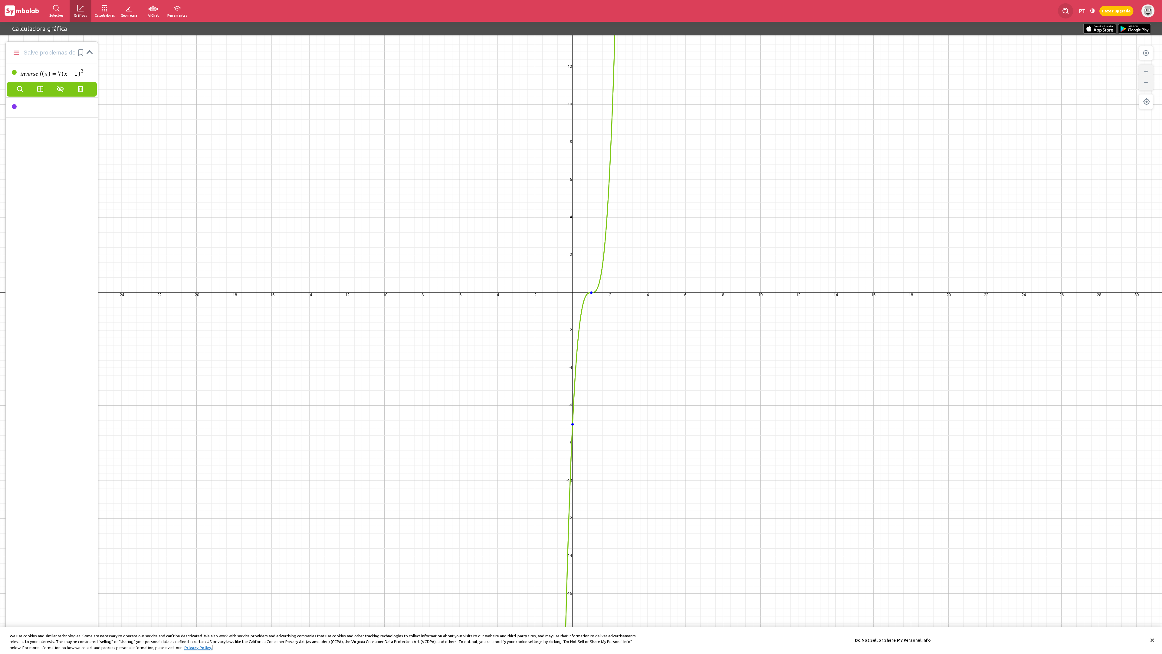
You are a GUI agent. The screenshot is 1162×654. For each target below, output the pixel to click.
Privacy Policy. (198, 648)
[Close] (1152, 640)
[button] (80, 52)
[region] (581, 640)
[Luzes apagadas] (1092, 10)
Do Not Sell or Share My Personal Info (893, 640)
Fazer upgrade (1116, 10)
